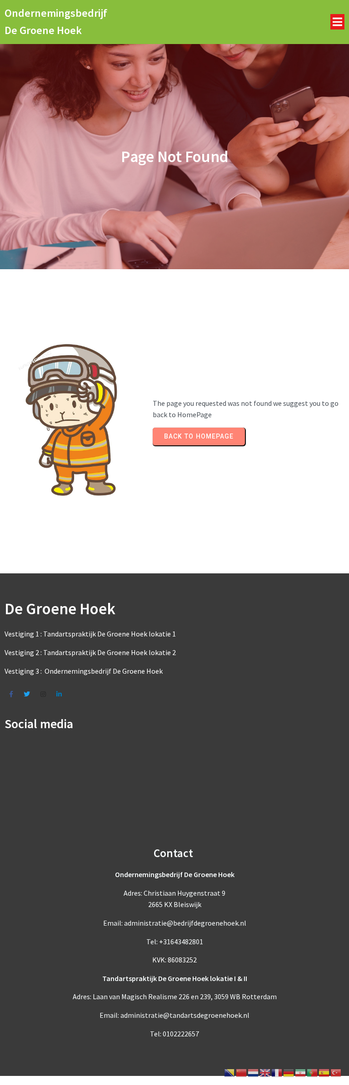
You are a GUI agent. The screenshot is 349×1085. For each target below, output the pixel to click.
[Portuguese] (313, 1071)
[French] (277, 1071)
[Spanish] (324, 1071)
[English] (265, 1071)
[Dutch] (253, 1071)
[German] (289, 1071)
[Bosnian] (230, 1071)
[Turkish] (336, 1071)
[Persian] (301, 1071)
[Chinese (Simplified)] (242, 1071)
